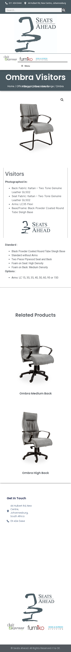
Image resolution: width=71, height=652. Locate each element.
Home (10, 86)
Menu (27, 66)
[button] (62, 100)
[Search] (64, 10)
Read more (35, 399)
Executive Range (44, 86)
